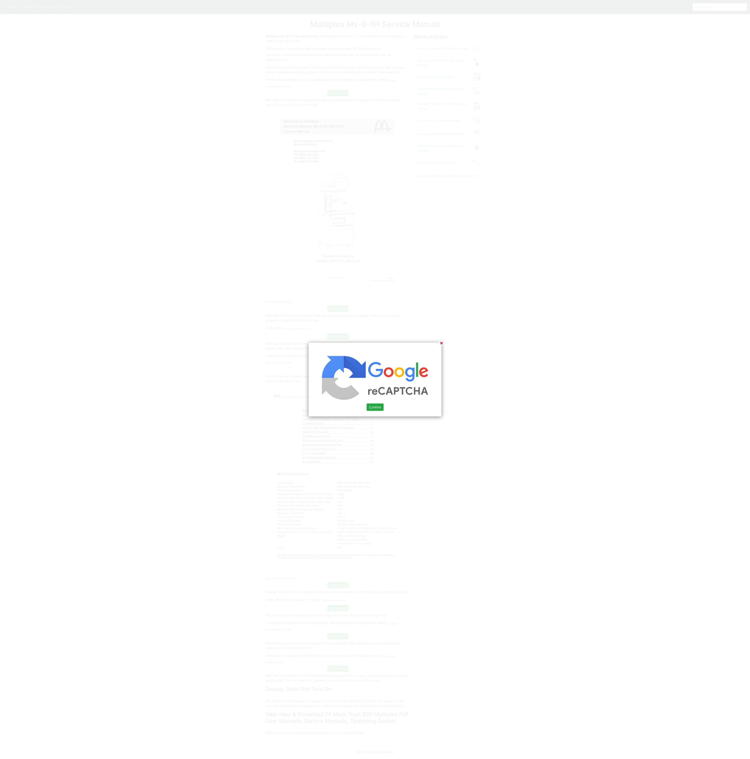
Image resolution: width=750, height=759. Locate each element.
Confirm (375, 407)
